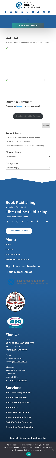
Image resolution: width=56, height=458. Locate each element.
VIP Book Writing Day (16, 397)
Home (8, 244)
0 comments (44, 42)
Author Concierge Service (19, 417)
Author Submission (28, 25)
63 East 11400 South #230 (20, 343)
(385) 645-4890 (19, 350)
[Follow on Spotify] (49, 12)
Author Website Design (17, 412)
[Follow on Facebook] (5, 12)
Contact (10, 249)
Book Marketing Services (18, 402)
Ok (28, 454)
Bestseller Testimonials (17, 259)
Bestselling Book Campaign (20, 427)
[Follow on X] (11, 12)
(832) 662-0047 (19, 362)
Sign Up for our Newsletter (23, 266)
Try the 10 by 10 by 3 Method (18, 141)
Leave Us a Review (19, 231)
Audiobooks (12, 407)
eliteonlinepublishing (16, 42)
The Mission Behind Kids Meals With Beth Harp (25, 145)
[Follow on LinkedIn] (22, 12)
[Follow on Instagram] (16, 12)
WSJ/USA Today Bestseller (19, 422)
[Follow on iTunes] (44, 12)
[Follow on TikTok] (38, 12)
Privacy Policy (13, 254)
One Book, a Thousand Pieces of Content (23, 137)
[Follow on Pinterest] (27, 12)
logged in (20, 106)
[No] (52, 449)
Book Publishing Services (19, 392)
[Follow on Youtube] (33, 12)
